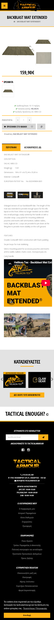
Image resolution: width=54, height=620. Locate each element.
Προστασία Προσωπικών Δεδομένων (27, 554)
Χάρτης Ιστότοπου (27, 581)
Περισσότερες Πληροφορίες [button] (35, 608)
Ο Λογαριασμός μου (27, 509)
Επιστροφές (27, 577)
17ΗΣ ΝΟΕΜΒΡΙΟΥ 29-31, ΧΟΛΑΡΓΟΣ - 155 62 (28, 477)
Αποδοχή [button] (27, 615)
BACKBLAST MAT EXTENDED (25, 134)
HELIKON (35, 108)
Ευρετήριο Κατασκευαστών (27, 586)
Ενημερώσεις (27, 521)
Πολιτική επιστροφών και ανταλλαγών (27, 549)
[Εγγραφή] (43, 437)
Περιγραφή (11, 147)
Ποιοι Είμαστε (27, 541)
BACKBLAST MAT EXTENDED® (29, 21)
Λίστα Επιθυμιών (27, 517)
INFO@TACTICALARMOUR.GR (28, 480)
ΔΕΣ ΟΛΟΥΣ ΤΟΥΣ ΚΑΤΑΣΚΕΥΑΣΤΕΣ (27, 395)
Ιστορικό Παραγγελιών (27, 513)
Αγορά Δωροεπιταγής (27, 590)
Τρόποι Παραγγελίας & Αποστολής (27, 545)
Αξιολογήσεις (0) (32, 147)
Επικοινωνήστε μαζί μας (27, 573)
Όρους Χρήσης (27, 558)
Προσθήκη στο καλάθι (17, 126)
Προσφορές (27, 526)
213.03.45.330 (28, 474)
